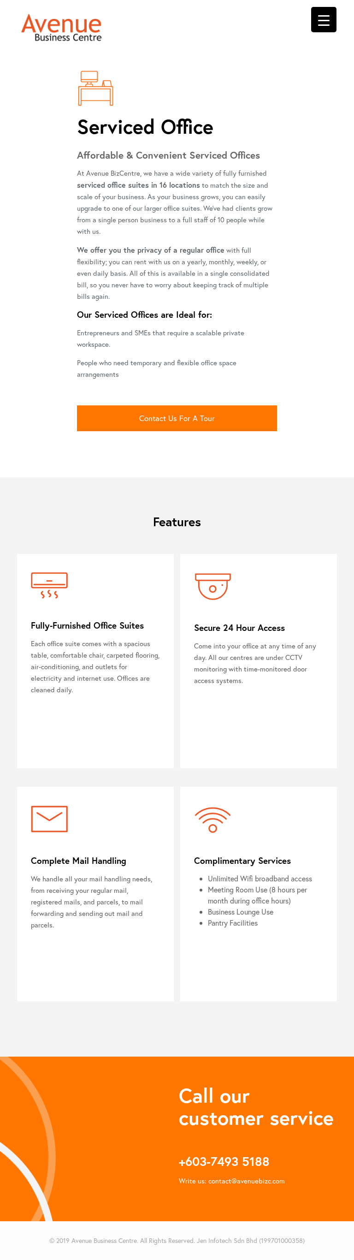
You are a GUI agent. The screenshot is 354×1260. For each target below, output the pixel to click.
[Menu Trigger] (323, 19)
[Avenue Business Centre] (61, 26)
